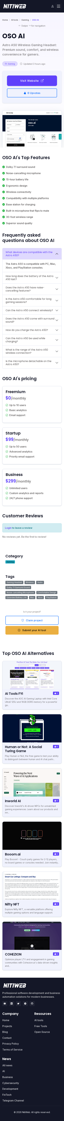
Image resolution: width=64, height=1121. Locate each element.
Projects (7, 1026)
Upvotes (33, 93)
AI (3, 1071)
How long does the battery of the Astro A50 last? (29, 277)
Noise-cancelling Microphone (20, 592)
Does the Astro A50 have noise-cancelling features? (25, 289)
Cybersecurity (10, 1083)
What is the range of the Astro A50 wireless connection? (27, 351)
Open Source (42, 1031)
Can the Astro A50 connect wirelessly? (29, 310)
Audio (40, 582)
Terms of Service (12, 1049)
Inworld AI (13, 801)
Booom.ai (13, 854)
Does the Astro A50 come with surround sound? (30, 320)
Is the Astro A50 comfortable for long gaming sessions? (28, 300)
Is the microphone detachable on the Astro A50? (28, 362)
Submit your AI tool (34, 630)
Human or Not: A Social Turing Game (23, 749)
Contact (6, 1037)
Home (5, 20)
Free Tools (40, 1026)
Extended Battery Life (17, 597)
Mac (32, 597)
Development (10, 1088)
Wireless (30, 582)
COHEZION (13, 954)
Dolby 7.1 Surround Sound (18, 587)
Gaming (25, 20)
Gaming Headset (14, 582)
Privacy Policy (10, 1043)
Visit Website (30, 80)
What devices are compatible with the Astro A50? (29, 253)
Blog (5, 1031)
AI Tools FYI (14, 693)
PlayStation (51, 597)
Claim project (34, 620)
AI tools (14, 20)
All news (7, 1065)
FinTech (6, 1094)
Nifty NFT (12, 904)
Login (8, 527)
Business (7, 1077)
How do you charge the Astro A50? (27, 330)
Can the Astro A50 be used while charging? (25, 340)
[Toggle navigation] (58, 6)
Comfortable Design (46, 592)
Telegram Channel (13, 1100)
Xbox (40, 597)
